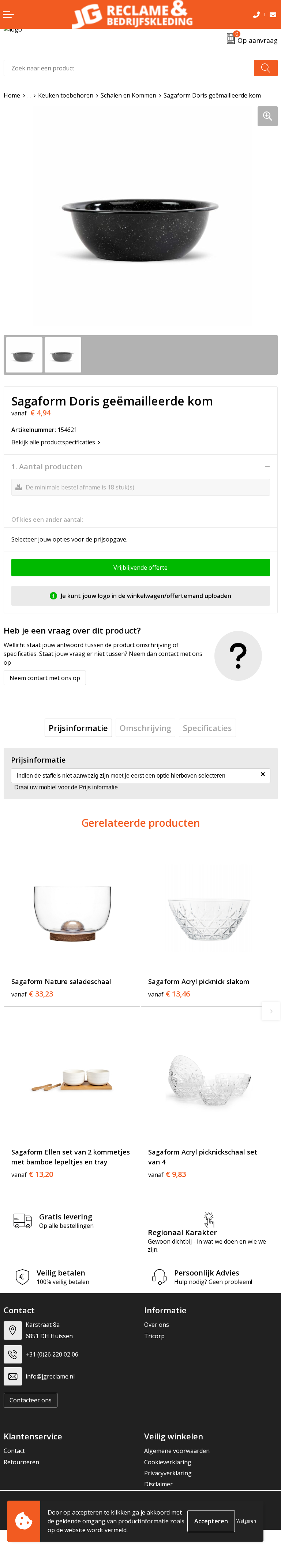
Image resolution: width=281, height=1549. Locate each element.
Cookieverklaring (167, 1462)
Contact (14, 1451)
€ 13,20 (32, 1174)
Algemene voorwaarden (177, 1451)
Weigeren (246, 1521)
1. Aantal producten (46, 466)
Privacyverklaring (168, 1473)
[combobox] (129, 68)
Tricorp (154, 1336)
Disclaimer (158, 1484)
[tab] (78, 728)
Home (12, 95)
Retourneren (21, 1462)
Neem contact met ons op (45, 678)
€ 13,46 (169, 994)
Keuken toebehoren (65, 95)
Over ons (156, 1325)
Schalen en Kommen (128, 95)
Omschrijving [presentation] (145, 727)
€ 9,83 (167, 1174)
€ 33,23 (32, 994)
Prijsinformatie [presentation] (78, 727)
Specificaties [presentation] (207, 727)
